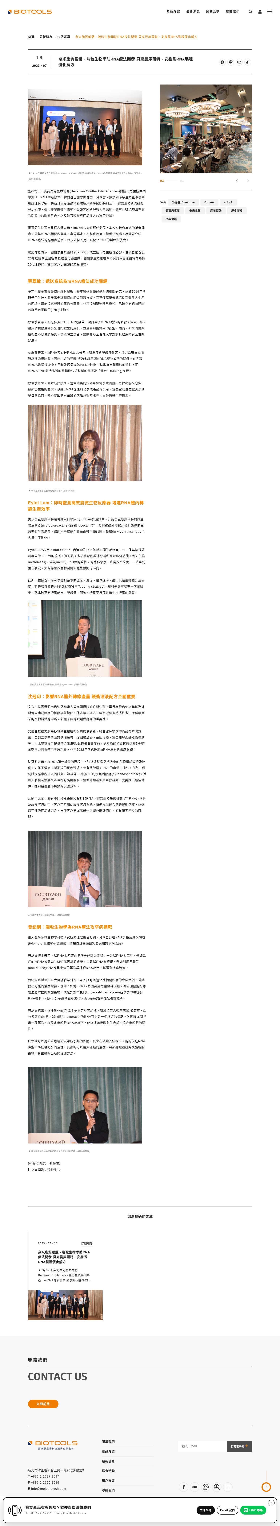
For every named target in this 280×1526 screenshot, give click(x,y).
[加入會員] (194, 1487)
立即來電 (205, 1510)
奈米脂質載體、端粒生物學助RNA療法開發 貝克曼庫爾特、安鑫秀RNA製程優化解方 (136, 37)
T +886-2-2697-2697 (43, 1476)
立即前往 (43, 1404)
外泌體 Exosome (183, 202)
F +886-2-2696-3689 (43, 1482)
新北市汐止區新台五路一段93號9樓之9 (56, 1470)
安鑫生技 (195, 210)
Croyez (209, 202)
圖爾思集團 (173, 210)
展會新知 (237, 210)
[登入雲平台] (205, 1487)
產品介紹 (173, 11)
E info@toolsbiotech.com (47, 1488)
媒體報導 (63, 37)
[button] (248, 181)
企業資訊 (171, 219)
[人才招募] (217, 1487)
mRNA (228, 202)
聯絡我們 (108, 1490)
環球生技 (53, 1170)
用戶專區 (108, 1480)
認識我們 (233, 11)
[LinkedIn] (228, 1487)
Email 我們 (227, 1510)
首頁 (31, 37)
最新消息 (193, 11)
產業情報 (216, 210)
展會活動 (213, 11)
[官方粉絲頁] (183, 1487)
